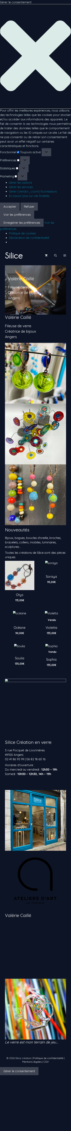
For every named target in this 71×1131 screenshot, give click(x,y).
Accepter (9, 206)
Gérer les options (20, 182)
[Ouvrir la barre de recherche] (55, 255)
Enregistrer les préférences (21, 223)
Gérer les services (21, 187)
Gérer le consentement (19, 1071)
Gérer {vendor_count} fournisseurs (33, 191)
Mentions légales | (33, 1061)
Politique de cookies (22, 233)
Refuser (29, 206)
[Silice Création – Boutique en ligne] (14, 255)
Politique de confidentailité (48, 1058)
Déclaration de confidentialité (29, 238)
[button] (35, 56)
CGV (46, 1061)
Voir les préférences (17, 215)
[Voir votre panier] (46, 255)
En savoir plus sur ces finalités (29, 196)
